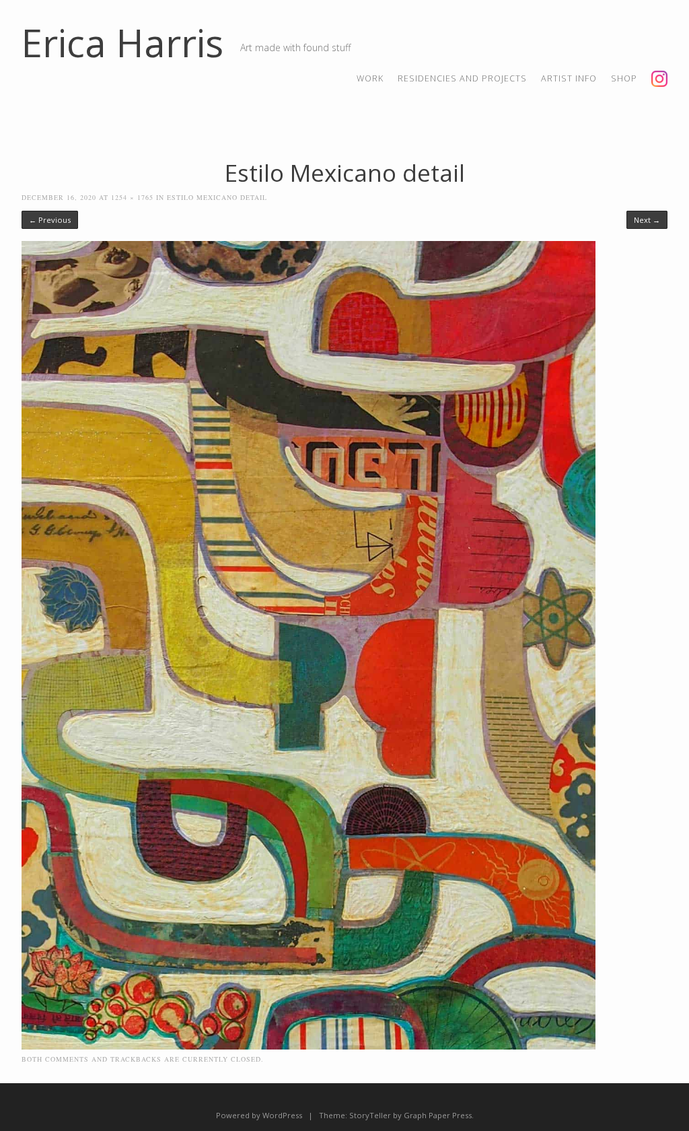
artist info (569, 78)
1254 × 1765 (132, 197)
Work (370, 78)
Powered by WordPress (259, 1115)
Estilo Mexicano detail (217, 197)
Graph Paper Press (438, 1115)
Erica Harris (122, 42)
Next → (647, 220)
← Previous (50, 220)
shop (624, 78)
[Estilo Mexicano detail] (308, 1045)
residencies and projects (462, 78)
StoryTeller (370, 1115)
